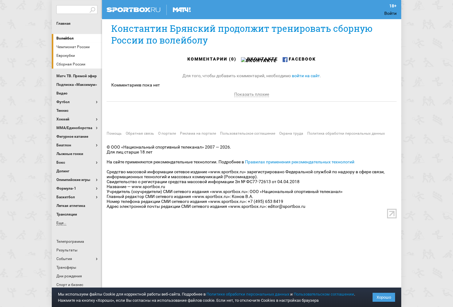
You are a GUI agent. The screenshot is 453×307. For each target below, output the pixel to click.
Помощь (114, 133)
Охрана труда (291, 133)
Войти (390, 13)
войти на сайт (306, 75)
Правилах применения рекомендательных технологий (299, 161)
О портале (167, 133)
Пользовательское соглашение (247, 133)
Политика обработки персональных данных (346, 133)
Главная (63, 23)
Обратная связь (140, 133)
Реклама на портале (198, 133)
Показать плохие (251, 94)
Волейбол (65, 38)
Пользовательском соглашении (324, 294)
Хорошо (384, 297)
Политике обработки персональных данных (247, 294)
